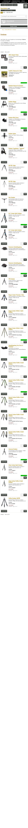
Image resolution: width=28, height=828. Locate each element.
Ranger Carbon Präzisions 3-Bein (16, 295)
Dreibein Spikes (12, 133)
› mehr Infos (4, 67)
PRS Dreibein (12, 279)
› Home (2, 5)
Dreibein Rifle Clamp (13, 117)
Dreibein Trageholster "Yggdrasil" (17, 148)
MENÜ (25, 7)
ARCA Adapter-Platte (13, 55)
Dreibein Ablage (12, 101)
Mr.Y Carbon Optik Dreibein (15, 213)
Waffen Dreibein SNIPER (14, 498)
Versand (15, 63)
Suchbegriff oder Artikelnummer (8, 16)
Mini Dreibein (12, 197)
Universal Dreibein (13, 449)
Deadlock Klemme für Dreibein (16, 85)
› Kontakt (15, 5)
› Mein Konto (8, 5)
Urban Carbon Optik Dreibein (15, 465)
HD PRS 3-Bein (12, 165)
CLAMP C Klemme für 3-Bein (15, 71)
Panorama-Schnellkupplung (15, 247)
